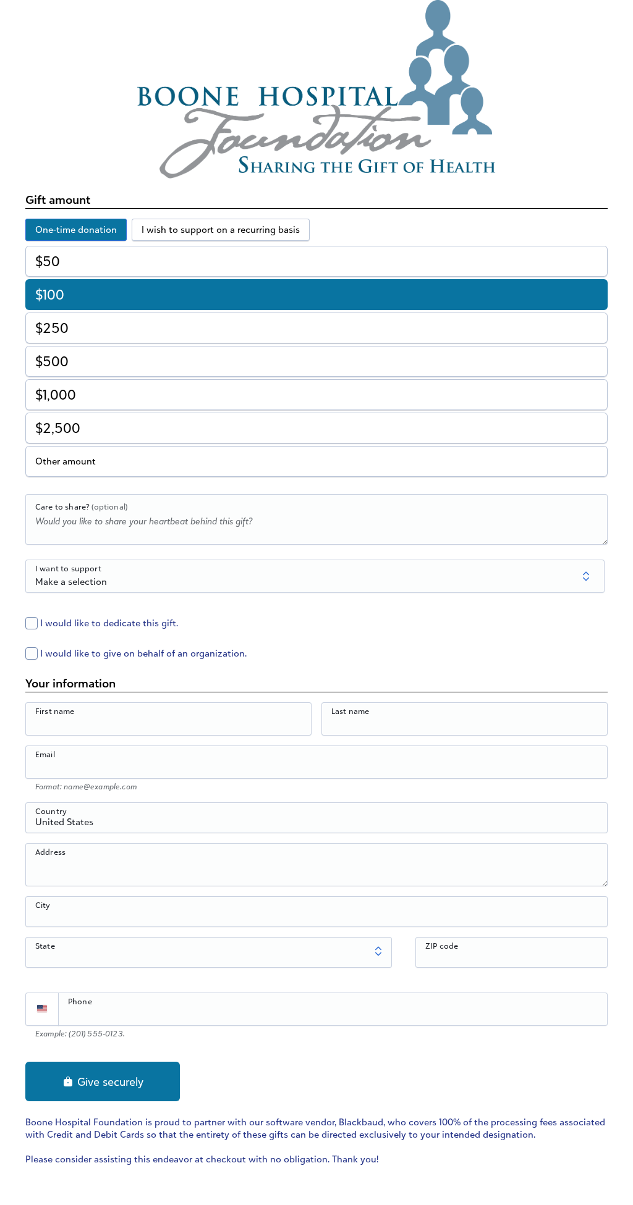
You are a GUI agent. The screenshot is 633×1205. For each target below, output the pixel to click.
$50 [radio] (47, 261)
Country (51, 811)
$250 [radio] (52, 327)
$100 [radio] (49, 294)
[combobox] (316, 824)
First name (55, 711)
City (43, 905)
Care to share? (81, 506)
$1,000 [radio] (55, 394)
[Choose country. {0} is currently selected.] (42, 1009)
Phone (80, 1001)
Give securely (108, 1081)
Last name (350, 711)
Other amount (65, 461)
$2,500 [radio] (57, 427)
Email (45, 754)
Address (50, 852)
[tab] (76, 230)
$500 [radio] (52, 361)
